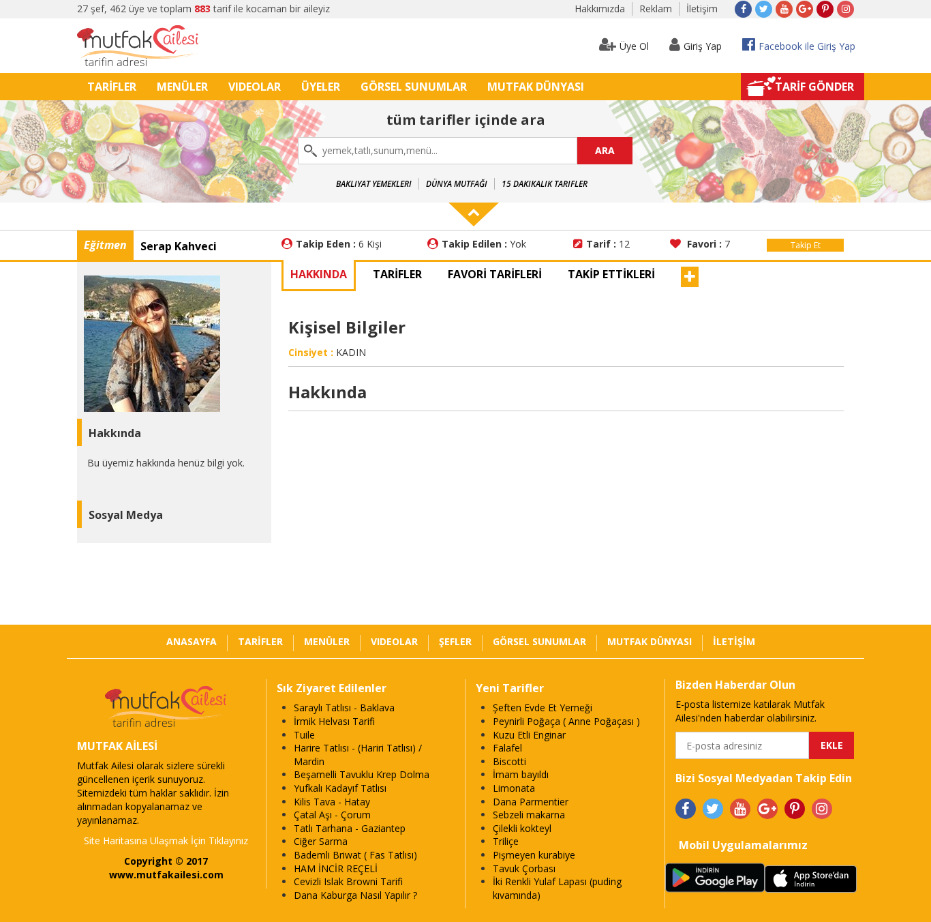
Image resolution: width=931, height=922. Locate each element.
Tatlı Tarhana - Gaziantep (350, 828)
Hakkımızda (600, 8)
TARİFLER (111, 86)
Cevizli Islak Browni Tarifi (348, 881)
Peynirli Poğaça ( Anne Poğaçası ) (566, 721)
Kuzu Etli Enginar (529, 734)
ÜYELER (320, 86)
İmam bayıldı (521, 774)
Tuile (304, 734)
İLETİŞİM (734, 641)
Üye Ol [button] (634, 46)
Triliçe (506, 841)
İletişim (702, 8)
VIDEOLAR (254, 86)
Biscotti (509, 761)
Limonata (514, 788)
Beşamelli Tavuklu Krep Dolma (361, 774)
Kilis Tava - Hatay (332, 801)
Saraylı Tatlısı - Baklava (344, 707)
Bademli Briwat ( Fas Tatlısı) (355, 854)
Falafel (507, 747)
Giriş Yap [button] (703, 46)
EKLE (832, 745)
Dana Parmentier (530, 801)
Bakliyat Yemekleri (374, 184)
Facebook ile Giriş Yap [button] (807, 46)
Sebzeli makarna (529, 814)
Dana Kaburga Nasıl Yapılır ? (355, 895)
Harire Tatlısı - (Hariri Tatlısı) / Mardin (358, 754)
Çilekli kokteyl (522, 828)
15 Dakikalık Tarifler (544, 184)
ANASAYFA (191, 641)
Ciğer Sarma (321, 841)
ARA (605, 150)
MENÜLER (182, 86)
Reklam (655, 8)
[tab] (318, 275)
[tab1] (397, 275)
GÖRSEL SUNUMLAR (414, 86)
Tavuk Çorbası (524, 868)
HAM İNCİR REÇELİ (336, 868)
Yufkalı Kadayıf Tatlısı (340, 788)
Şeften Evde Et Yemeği (542, 707)
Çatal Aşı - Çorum (332, 814)
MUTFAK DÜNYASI (535, 86)
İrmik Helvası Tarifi (334, 721)
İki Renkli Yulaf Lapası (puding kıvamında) (557, 888)
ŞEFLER (455, 641)
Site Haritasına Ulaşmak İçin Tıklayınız (166, 840)
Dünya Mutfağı (456, 184)
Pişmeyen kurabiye (534, 854)
